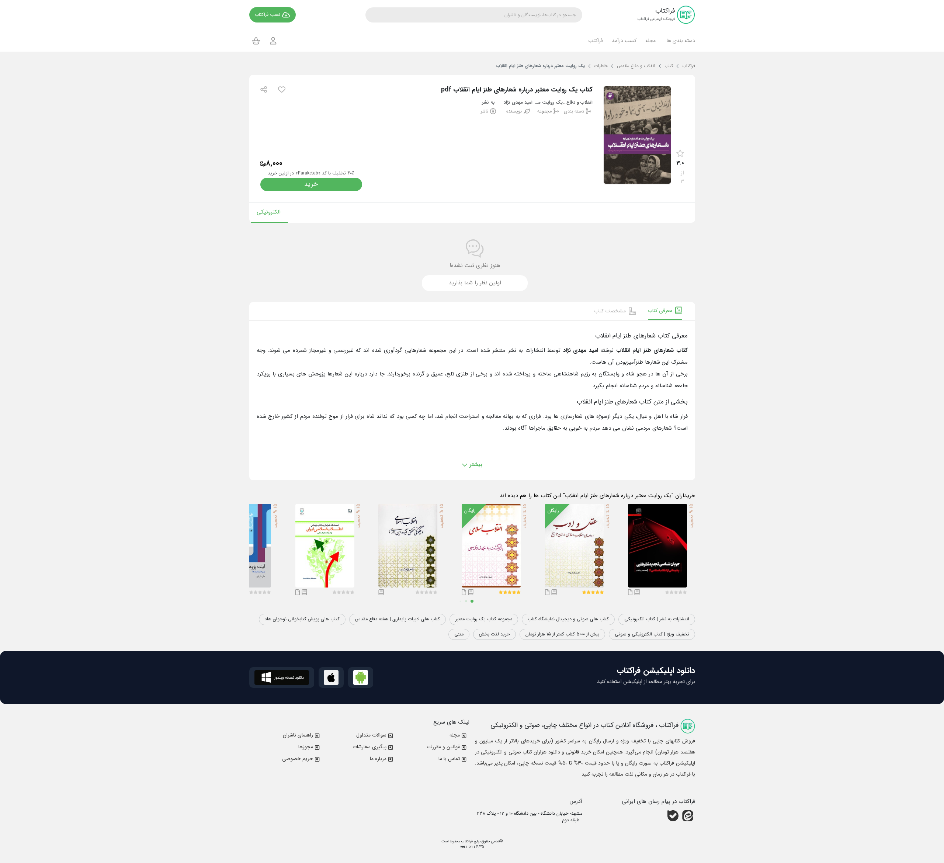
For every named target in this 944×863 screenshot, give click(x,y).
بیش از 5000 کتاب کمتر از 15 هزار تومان (562, 634)
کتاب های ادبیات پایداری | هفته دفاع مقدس (397, 619)
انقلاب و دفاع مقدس (578, 102)
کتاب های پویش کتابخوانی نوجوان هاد (302, 619)
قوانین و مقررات (443, 747)
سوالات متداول (371, 735)
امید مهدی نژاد (518, 102)
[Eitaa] (687, 815)
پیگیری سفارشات (369, 747)
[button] (679, 41)
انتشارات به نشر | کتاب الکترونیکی (656, 619)
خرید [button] (311, 184)
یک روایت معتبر (548, 102)
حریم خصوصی (297, 759)
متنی (459, 634)
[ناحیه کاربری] (273, 41)
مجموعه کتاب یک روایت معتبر (483, 619)
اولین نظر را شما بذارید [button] (475, 282)
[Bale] (672, 815)
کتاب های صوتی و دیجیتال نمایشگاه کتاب (568, 619)
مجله (455, 735)
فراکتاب (466, 841)
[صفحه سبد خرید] (256, 40)
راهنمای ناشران (298, 735)
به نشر (488, 102)
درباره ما (378, 759)
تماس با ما (449, 759)
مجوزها (305, 747)
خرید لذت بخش (494, 634)
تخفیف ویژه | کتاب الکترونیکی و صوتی (652, 634)
